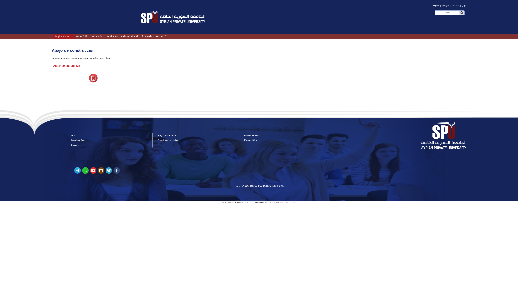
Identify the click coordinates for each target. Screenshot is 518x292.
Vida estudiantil (130, 36)
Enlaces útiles (250, 140)
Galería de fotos (78, 140)
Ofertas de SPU (251, 135)
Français (445, 5)
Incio (73, 135)
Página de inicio (64, 36)
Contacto (75, 145)
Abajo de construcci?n (154, 36)
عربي (464, 5)
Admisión (97, 36)
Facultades (111, 36)
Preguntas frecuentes (167, 135)
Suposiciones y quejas (168, 140)
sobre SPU (82, 36)
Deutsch (455, 5)
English (436, 5)
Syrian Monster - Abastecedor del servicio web (250, 202)
